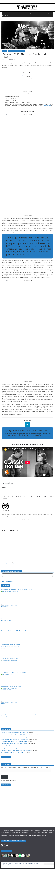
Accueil (3, 13)
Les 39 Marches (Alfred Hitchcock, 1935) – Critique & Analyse (14, 745)
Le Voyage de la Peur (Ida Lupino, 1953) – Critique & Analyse (14, 741)
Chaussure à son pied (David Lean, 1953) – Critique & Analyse (14, 737)
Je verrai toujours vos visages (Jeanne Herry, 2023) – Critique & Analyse (16, 589)
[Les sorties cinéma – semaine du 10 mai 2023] (10, 651)
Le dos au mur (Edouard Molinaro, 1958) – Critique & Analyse (14, 732)
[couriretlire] (28, 855)
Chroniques (15, 13)
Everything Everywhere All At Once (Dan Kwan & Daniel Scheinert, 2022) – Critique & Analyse (21, 714)
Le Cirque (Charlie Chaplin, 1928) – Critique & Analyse (14, 497)
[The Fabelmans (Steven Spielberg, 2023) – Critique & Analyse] (10, 679)
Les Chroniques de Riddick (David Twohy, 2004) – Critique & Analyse (16, 750)
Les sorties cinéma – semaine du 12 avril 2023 (11, 617)
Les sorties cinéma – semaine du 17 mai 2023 (11, 603)
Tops (24, 13)
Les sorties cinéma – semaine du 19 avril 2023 (11, 700)
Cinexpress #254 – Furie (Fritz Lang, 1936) (41, 496)
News (27, 13)
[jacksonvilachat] (14, 855)
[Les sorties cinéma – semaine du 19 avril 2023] (10, 706)
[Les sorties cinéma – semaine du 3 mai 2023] (10, 665)
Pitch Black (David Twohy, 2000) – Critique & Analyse (12, 752)
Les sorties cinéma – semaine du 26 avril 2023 (11, 686)
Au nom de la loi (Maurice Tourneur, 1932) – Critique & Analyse (14, 739)
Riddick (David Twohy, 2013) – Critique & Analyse (11, 748)
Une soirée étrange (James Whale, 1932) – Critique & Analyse (14, 743)
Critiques (8, 13)
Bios (20, 13)
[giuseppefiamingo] (2, 855)
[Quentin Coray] (11, 855)
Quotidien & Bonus (34, 13)
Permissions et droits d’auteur (28, 835)
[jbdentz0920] (20, 855)
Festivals (41, 13)
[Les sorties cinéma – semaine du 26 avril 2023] (10, 693)
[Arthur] (17, 855)
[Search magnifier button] (52, 575)
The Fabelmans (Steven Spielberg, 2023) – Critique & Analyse (14, 672)
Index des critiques (7, 581)
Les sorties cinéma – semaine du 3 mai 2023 (10, 658)
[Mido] (8, 855)
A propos (48, 13)
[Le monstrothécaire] (22, 855)
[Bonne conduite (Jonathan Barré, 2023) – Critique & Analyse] (10, 637)
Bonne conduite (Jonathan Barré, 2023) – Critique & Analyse (14, 630)
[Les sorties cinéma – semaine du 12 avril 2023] (10, 623)
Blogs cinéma (10, 15)
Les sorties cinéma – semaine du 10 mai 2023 (11, 644)
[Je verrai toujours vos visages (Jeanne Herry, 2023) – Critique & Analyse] (10, 596)
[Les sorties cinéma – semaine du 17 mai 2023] (10, 609)
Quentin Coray (15, 59)
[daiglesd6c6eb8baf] (5, 855)
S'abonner (4, 777)
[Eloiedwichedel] (25, 855)
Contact (4, 15)
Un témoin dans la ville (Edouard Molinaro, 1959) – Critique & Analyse (16, 734)
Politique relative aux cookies (38, 867)
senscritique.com (47, 105)
